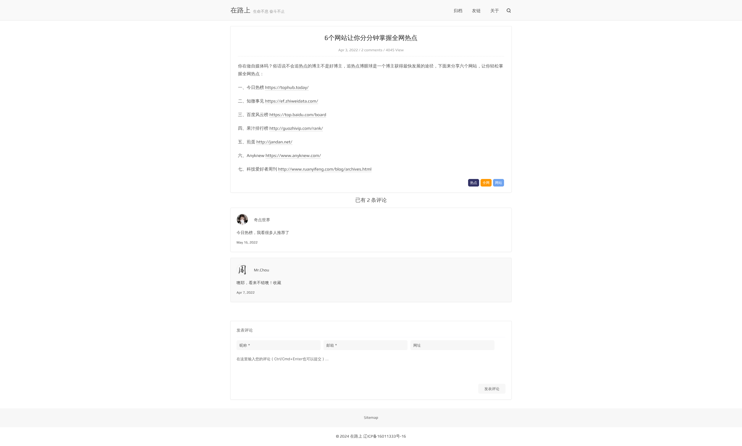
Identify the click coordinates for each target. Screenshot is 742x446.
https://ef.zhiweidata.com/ (291, 101)
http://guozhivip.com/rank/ (296, 128)
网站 (498, 183)
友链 (476, 10)
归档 (458, 10)
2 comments (371, 50)
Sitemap (371, 417)
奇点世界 (262, 220)
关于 (494, 10)
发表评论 (491, 388)
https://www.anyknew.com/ (293, 155)
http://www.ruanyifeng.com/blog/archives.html (324, 169)
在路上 (240, 10)
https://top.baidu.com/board (297, 114)
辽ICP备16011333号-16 (384, 436)
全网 (486, 183)
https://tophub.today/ (286, 87)
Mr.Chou (261, 270)
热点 (473, 183)
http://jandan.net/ (274, 142)
